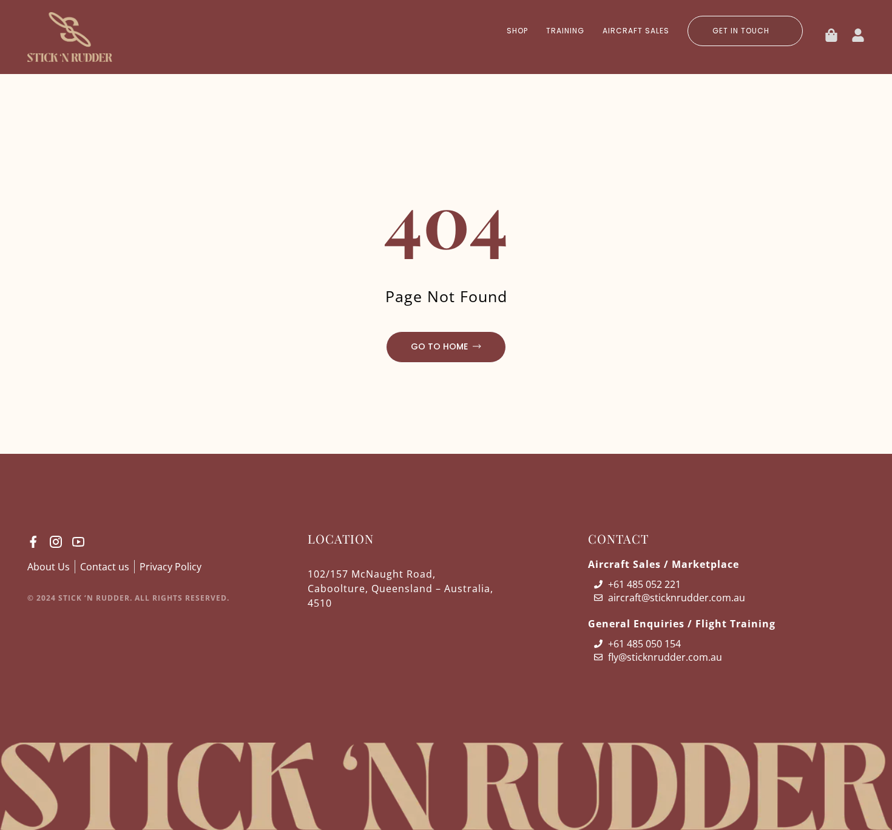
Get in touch (740, 30)
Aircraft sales (636, 30)
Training (565, 30)
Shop (517, 30)
